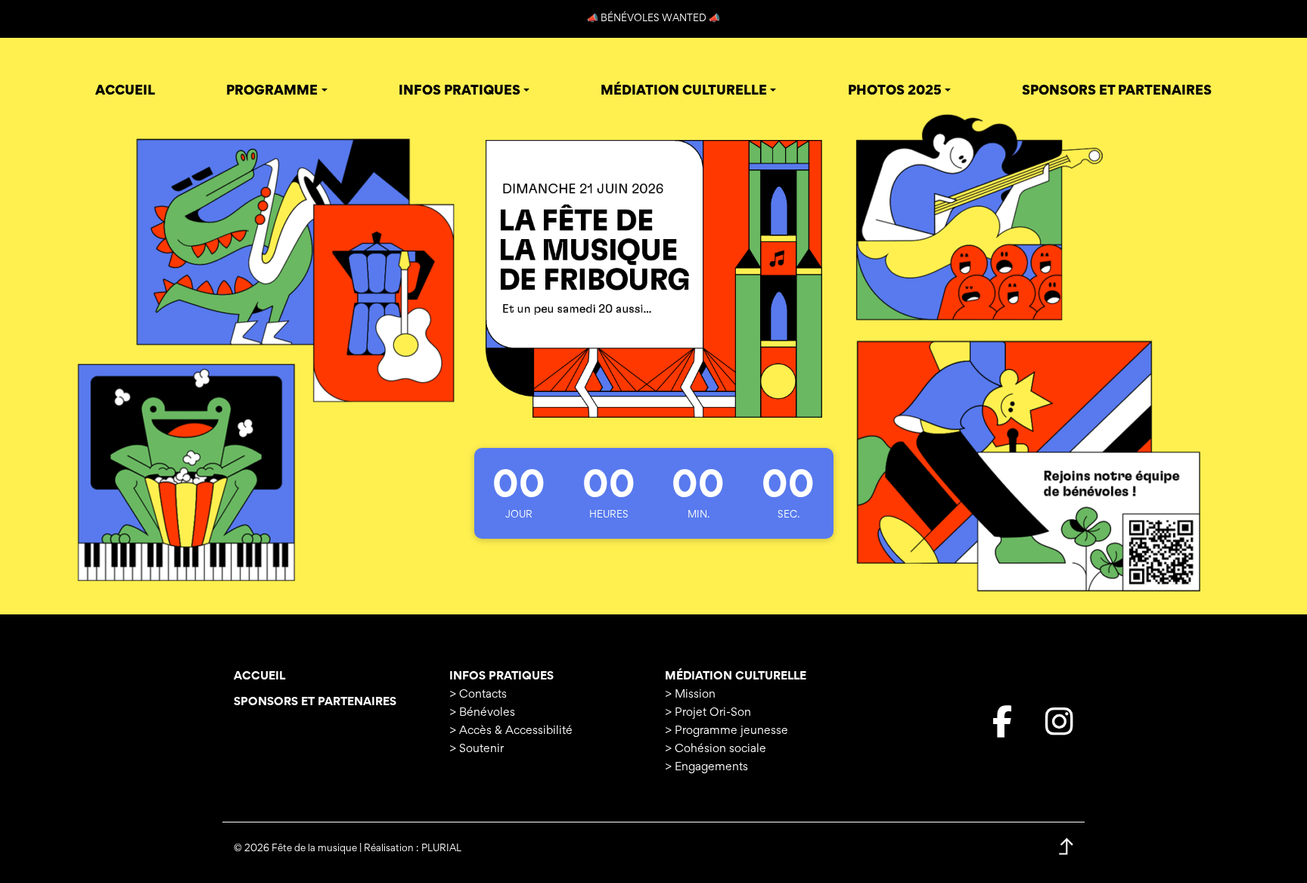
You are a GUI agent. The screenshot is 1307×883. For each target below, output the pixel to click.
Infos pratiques (501, 676)
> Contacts (478, 694)
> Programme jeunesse (726, 731)
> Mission (690, 694)
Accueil (259, 676)
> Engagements (706, 767)
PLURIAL (441, 848)
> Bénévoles (482, 712)
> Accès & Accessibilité (511, 731)
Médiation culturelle (735, 676)
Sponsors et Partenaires (315, 702)
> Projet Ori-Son (708, 712)
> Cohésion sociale (715, 749)
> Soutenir (476, 749)
